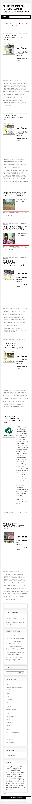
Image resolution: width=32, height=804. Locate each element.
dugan (23, 579)
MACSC (25, 96)
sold (10, 596)
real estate (7, 173)
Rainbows (18, 99)
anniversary (7, 310)
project (15, 172)
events (17, 164)
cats (24, 310)
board (11, 159)
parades (12, 99)
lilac (5, 322)
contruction (7, 579)
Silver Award (11, 176)
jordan (14, 169)
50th (25, 308)
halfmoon (6, 166)
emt (19, 316)
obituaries (7, 591)
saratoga (15, 594)
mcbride (10, 322)
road (23, 403)
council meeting (12, 247)
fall (19, 317)
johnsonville (7, 169)
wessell (13, 331)
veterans (17, 330)
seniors (6, 596)
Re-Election (22, 172)
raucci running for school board (17, 593)
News (5, 86)
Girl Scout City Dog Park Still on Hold (14, 194)
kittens (24, 585)
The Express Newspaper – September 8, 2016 (13, 345)
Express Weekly (22, 33)
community (20, 91)
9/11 (25, 390)
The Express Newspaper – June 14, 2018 (14, 117)
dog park (6, 213)
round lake (20, 173)
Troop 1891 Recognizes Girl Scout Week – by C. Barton (13, 419)
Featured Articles (9, 85)
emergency (14, 316)
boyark (20, 310)
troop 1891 (19, 514)
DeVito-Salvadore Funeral (18, 162)
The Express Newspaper (13, 7)
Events (26, 83)
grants (6, 400)
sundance (13, 102)
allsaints (6, 573)
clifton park (12, 91)
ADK (5, 89)
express (6, 317)
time (12, 330)
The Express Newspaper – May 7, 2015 (14, 526)
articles (14, 310)
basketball (20, 574)
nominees (23, 324)
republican (17, 325)
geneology (7, 319)
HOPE (9, 167)
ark (19, 392)
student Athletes (9, 178)
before (11, 393)
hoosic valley (8, 96)
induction (11, 401)
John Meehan (16, 167)
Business (6, 83)
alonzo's (12, 573)
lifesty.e (24, 320)
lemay (5, 587)
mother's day (23, 588)
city (9, 395)
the (11, 406)
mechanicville (18, 97)
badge (24, 573)
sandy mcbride (16, 175)
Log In (8, 617)
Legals (9, 713)
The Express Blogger (13, 732)
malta (17, 401)
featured (6, 582)
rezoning (18, 403)
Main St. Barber (8, 97)
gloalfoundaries (23, 398)
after (15, 392)
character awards (9, 161)
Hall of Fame (19, 400)
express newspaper (18, 397)
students (17, 178)
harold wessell (20, 94)
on (14, 403)
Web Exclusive (11, 742)
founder (11, 512)
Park (11, 325)
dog (5, 316)
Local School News (20, 85)
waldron (25, 181)
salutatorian (7, 175)
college (9, 313)
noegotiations (15, 324)
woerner (13, 183)
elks (5, 94)
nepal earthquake (9, 590)
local (19, 169)
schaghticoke (13, 100)
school (20, 100)
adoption (9, 89)
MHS (23, 170)
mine (24, 322)
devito (15, 313)
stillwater (7, 102)
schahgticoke (17, 327)
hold (19, 213)
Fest (23, 317)
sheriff (14, 328)
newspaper (22, 590)
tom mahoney (7, 103)
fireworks (13, 582)
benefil (6, 576)
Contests (19, 83)
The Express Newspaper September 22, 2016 (13, 263)
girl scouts (10, 94)
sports (18, 176)
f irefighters (13, 317)
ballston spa (7, 574)
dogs (16, 92)
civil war (11, 311)
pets (18, 591)
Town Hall (18, 88)
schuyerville (7, 328)
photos (23, 591)
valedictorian (22, 179)
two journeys (14, 598)
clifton (17, 311)
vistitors (24, 330)
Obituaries (11, 86)
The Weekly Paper (9, 88)
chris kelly (16, 89)
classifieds (13, 577)
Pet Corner (18, 86)
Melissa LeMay (17, 170)
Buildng (16, 159)
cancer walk (12, 576)
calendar (22, 159)
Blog (8, 693)
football (6, 398)
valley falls (7, 181)
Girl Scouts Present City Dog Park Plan (15, 228)
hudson (10, 585)
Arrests (11, 80)
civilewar (6, 577)
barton (6, 393)
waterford (7, 105)
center (6, 311)
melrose (15, 588)
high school (14, 583)
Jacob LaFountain (18, 96)
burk (20, 393)
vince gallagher (17, 103)
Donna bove (22, 92)
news (16, 590)
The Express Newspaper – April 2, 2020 (14, 37)
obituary (6, 99)
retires (14, 173)
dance (13, 579)
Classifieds (13, 83)
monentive (7, 324)
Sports (24, 86)
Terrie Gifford (21, 102)
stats (14, 404)
